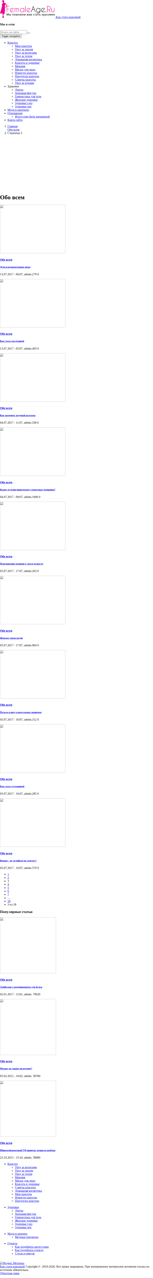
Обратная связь (9, 1273)
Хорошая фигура (25, 93)
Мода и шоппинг (18, 109)
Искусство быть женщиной (32, 116)
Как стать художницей (12, 786)
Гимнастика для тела (28, 96)
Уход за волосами (26, 52)
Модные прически (26, 1237)
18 (8, 901)
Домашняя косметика (28, 59)
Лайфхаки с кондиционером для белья (21, 987)
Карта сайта (15, 119)
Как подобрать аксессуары (32, 1246)
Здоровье (13, 1207)
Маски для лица (25, 69)
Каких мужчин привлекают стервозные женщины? (27, 489)
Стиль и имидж (25, 1253)
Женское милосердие (11, 638)
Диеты (19, 89)
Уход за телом (23, 56)
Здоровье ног (23, 106)
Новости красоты (26, 72)
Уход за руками (24, 83)
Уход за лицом (24, 49)
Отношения (14, 113)
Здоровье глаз (23, 103)
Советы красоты (25, 79)
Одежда (12, 1243)
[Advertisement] (76, 164)
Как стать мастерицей (12, 341)
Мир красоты (23, 46)
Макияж (20, 66)
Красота (12, 42)
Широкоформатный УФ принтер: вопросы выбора (27, 1150)
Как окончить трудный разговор (17, 415)
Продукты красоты (27, 76)
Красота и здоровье (27, 62)
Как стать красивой (68, 17)
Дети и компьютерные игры (15, 267)
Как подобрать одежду (29, 1250)
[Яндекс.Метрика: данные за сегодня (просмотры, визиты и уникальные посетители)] (12, 1263)
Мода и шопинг (17, 1233)
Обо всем (6, 259)
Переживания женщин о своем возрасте (21, 563)
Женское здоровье (26, 99)
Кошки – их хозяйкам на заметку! (18, 860)
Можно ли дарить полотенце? (16, 1068)
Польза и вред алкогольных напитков (21, 712)
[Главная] (28, 17)
